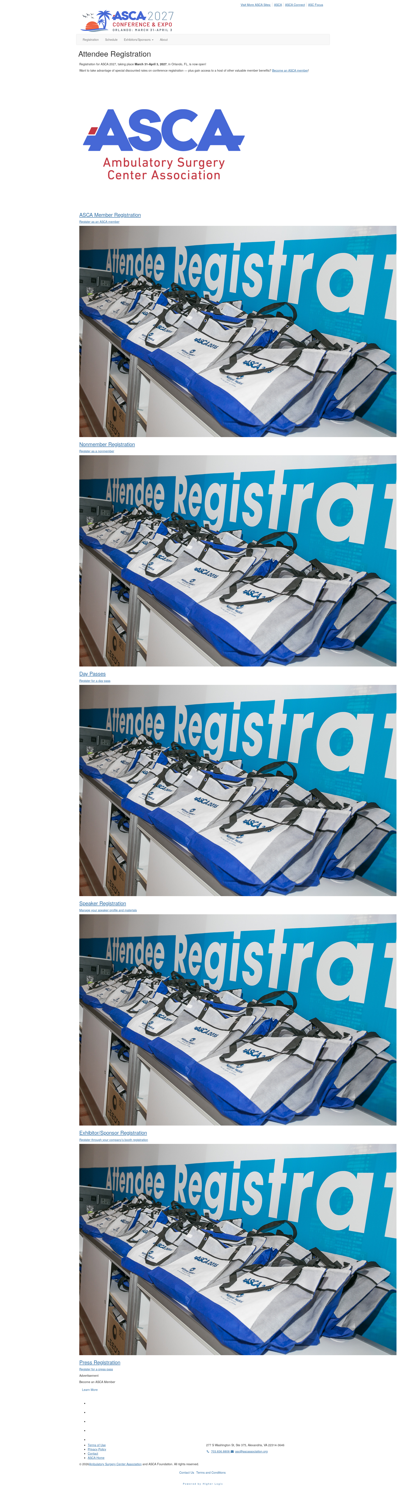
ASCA (278, 5)
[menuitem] (257, 4)
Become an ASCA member (290, 70)
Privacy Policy (97, 1449)
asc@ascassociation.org (251, 1451)
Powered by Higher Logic (203, 1483)
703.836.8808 (220, 1451)
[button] (139, 39)
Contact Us (186, 1472)
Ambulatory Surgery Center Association (115, 1464)
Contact (93, 1453)
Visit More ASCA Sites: (256, 5)
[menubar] (283, 4)
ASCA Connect (295, 5)
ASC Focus (315, 5)
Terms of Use (97, 1445)
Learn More (90, 1389)
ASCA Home (96, 1458)
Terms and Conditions (211, 1472)
